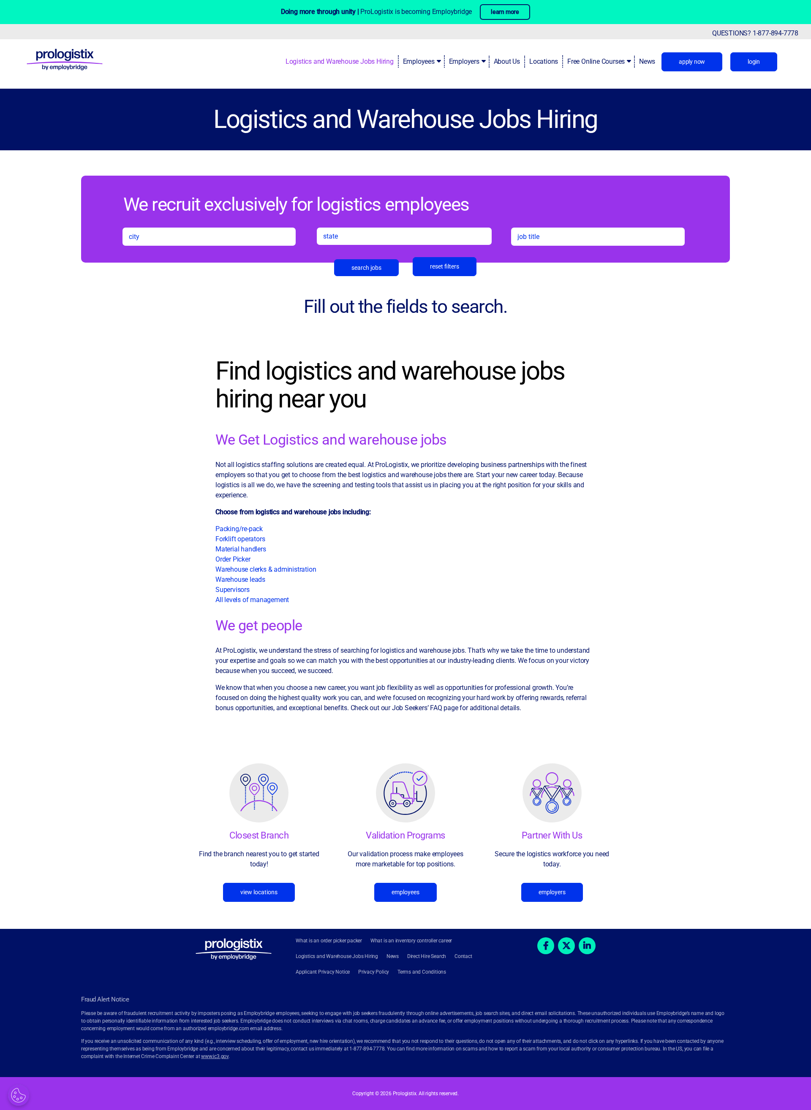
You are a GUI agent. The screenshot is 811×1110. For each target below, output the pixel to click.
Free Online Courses (596, 61)
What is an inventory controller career (411, 941)
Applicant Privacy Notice (323, 972)
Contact (463, 956)
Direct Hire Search (426, 956)
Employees (419, 61)
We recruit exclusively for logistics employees (296, 203)
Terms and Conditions (421, 972)
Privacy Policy (373, 972)
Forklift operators (240, 539)
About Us (507, 61)
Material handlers (240, 549)
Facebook (545, 945)
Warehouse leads (240, 579)
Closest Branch (258, 835)
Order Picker (232, 559)
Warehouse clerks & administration (265, 569)
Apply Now (692, 61)
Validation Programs (405, 835)
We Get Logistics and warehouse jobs (331, 439)
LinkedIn (587, 945)
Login (754, 61)
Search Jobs (366, 267)
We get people (258, 625)
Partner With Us (552, 835)
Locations (543, 61)
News (647, 61)
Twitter (566, 945)
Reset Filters (444, 266)
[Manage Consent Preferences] (18, 1095)
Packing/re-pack (239, 529)
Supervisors (232, 590)
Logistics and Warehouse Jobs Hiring (340, 61)
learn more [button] (505, 11)
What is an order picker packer (329, 941)
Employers (464, 61)
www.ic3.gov (215, 1056)
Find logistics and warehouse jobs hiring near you (390, 385)
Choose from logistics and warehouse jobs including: (293, 512)
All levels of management (252, 600)
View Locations (259, 892)
